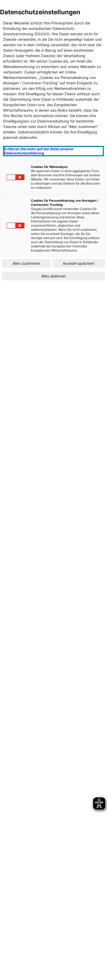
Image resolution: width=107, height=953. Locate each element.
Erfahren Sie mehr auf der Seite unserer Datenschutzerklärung (39, 151)
